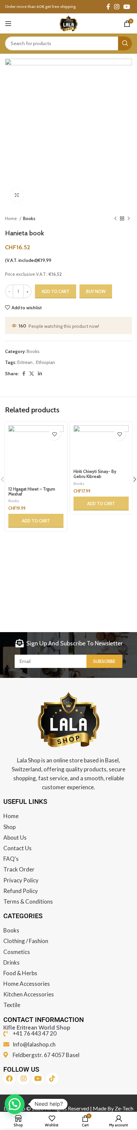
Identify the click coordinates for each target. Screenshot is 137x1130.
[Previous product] (115, 218)
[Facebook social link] (108, 7)
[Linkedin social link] (40, 373)
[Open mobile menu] (8, 23)
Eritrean (25, 362)
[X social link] (31, 373)
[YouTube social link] (126, 7)
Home (11, 218)
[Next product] (128, 218)
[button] (36, 521)
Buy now (95, 291)
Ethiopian (45, 362)
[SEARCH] (125, 43)
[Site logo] (68, 23)
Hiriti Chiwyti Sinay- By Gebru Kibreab (94, 474)
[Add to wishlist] (54, 434)
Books (29, 218)
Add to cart (55, 291)
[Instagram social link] (116, 7)
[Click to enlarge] (16, 195)
